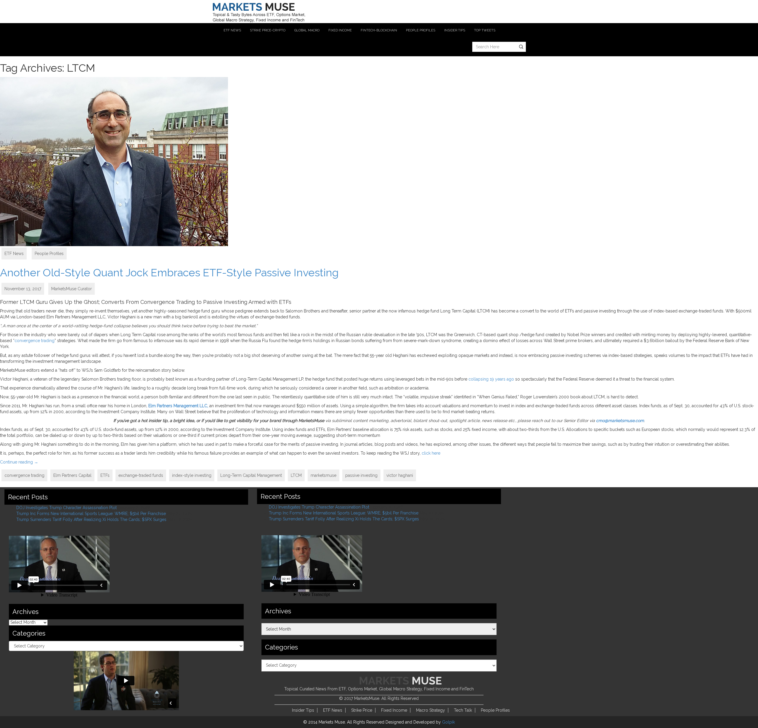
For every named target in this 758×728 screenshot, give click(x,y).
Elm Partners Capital (72, 475)
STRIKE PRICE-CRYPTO (267, 30)
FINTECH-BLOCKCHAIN (379, 30)
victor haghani (399, 475)
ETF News (14, 253)
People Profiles (49, 253)
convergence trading (34, 340)
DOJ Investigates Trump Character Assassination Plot (66, 507)
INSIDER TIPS (454, 30)
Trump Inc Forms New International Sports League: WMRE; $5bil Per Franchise (91, 513)
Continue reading (19, 462)
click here (431, 453)
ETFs (105, 475)
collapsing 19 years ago (491, 379)
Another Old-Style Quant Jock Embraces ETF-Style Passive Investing (169, 272)
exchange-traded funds (140, 475)
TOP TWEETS (484, 30)
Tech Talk (463, 710)
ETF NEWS (232, 30)
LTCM (296, 475)
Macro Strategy (430, 710)
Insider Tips (303, 710)
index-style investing (191, 475)
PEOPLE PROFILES (420, 30)
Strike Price (361, 710)
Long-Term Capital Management (251, 475)
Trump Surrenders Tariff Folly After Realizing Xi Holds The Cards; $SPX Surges (91, 519)
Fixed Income (394, 710)
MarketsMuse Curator (71, 288)
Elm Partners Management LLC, (178, 405)
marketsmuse (323, 475)
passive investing (361, 475)
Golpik (448, 722)
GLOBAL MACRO (306, 30)
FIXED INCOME (340, 30)
